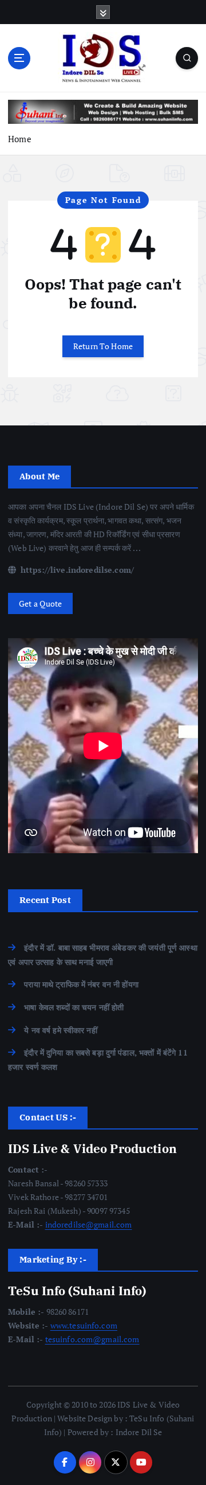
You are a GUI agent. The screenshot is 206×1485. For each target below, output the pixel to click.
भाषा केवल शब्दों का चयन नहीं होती (74, 1007)
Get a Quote (40, 603)
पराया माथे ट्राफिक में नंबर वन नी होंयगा (81, 984)
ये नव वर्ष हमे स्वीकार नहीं (60, 1030)
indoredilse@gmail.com (88, 1224)
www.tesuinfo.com (83, 1325)
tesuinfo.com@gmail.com (92, 1339)
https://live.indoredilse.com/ (76, 569)
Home (19, 138)
